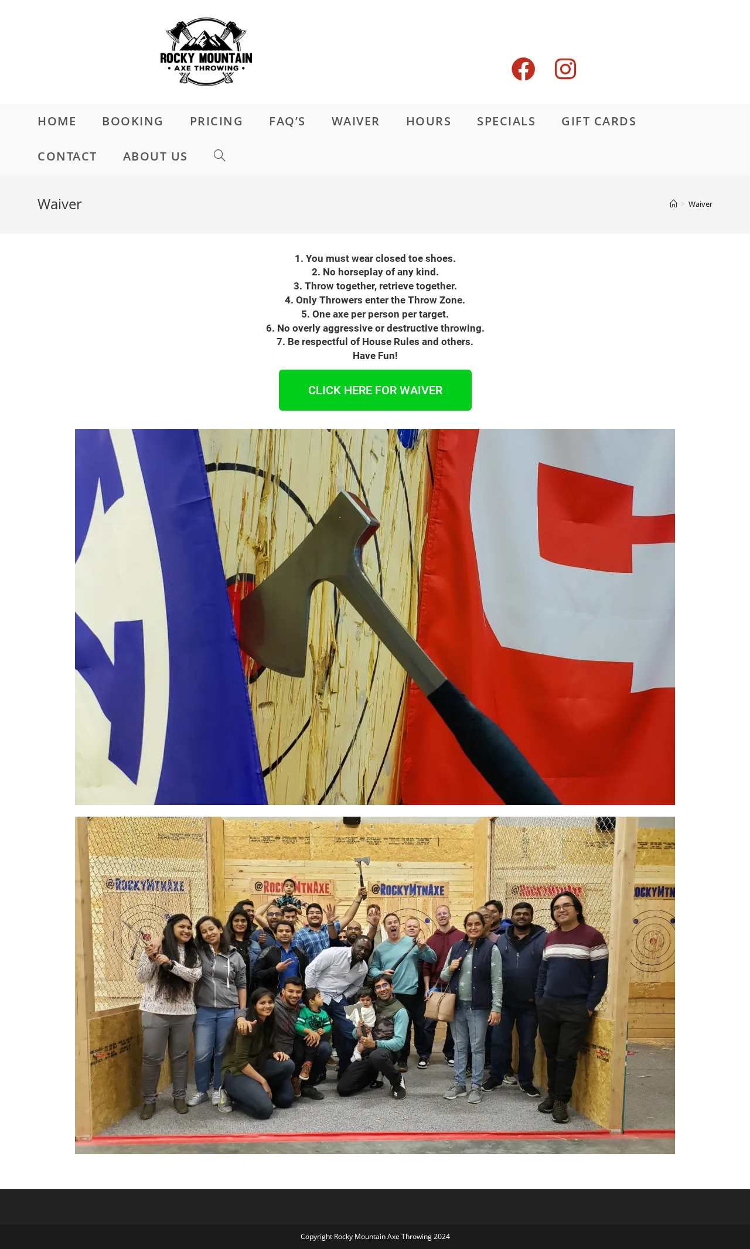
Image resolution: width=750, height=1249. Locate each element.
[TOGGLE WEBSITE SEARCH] (220, 156)
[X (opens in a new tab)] (502, 60)
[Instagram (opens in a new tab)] (575, 51)
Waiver (700, 204)
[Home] (673, 204)
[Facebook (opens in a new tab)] (533, 51)
